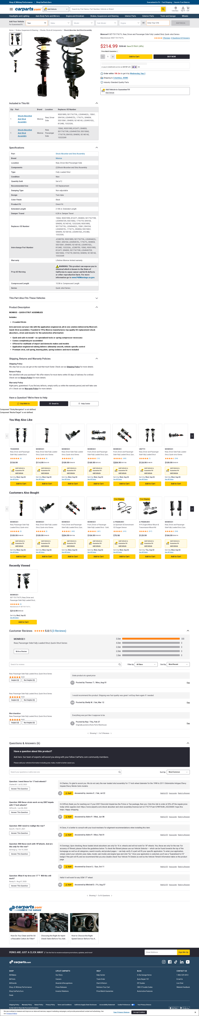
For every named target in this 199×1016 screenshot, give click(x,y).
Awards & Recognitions (64, 983)
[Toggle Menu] (11, 9)
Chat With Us (25, 404)
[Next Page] (111, 733)
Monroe (59, 158)
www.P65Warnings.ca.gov (83, 277)
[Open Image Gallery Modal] (61, 66)
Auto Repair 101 (143, 979)
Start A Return (102, 983)
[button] (19, 473)
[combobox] (37, 23)
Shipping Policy (73, 367)
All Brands (13, 983)
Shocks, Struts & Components (51, 30)
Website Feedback (183, 987)
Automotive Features (145, 991)
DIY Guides (141, 983)
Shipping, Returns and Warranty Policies (30, 358)
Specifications (16, 147)
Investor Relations (62, 991)
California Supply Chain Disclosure (85, 1005)
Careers (58, 979)
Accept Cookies (139, 1012)
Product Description (19, 307)
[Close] (195, 1012)
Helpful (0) (15, 680)
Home (11, 30)
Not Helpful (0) (29, 680)
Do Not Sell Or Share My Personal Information (23, 1008)
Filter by (131, 664)
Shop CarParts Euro (16, 991)
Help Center (85, 404)
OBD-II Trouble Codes (144, 987)
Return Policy (26, 378)
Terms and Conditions (65, 1005)
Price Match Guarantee (105, 991)
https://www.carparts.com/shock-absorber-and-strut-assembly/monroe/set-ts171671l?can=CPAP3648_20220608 (127, 807)
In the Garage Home (144, 975)
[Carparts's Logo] (28, 9)
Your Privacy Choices (144, 1005)
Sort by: (163, 772)
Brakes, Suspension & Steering (27, 30)
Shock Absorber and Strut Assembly (25, 119)
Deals (11, 995)
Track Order (101, 979)
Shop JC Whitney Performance (20, 987)
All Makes (12, 975)
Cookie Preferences (124, 1005)
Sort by (163, 664)
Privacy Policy (50, 1005)
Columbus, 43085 (120, 78)
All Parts (12, 979)
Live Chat (180, 983)
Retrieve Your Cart (103, 987)
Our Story (59, 975)
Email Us (55, 404)
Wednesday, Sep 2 (137, 73)
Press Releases (61, 987)
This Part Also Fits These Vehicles (27, 298)
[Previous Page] (88, 733)
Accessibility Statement (107, 1005)
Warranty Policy (31, 389)
